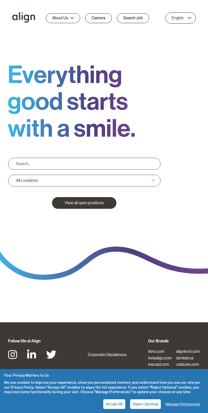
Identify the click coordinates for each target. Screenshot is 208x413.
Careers (99, 17)
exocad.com (158, 364)
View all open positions (84, 202)
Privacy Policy (22, 387)
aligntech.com (188, 351)
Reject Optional (145, 404)
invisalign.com (160, 358)
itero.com (156, 351)
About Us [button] (60, 17)
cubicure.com (187, 364)
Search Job (133, 17)
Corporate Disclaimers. (107, 354)
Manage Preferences (183, 404)
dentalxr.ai (184, 358)
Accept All (114, 404)
